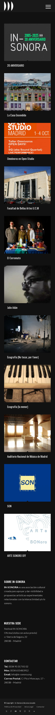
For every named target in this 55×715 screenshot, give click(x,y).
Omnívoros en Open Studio (20, 159)
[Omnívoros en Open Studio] (27, 138)
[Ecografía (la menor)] (27, 383)
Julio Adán (12, 308)
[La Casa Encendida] (27, 92)
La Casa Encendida (16, 115)
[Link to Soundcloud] (34, 711)
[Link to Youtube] (15, 711)
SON (9, 506)
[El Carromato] (27, 234)
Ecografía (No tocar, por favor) (23, 357)
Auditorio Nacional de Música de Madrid (27, 456)
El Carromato (14, 258)
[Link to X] (6, 711)
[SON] (27, 482)
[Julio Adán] (27, 284)
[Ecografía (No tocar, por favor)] (27, 334)
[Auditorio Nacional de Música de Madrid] (27, 433)
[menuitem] (46, 6)
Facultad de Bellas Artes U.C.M (23, 208)
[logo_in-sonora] (23, 6)
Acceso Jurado (29, 703)
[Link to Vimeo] (20, 711)
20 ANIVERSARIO (15, 65)
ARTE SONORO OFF (16, 556)
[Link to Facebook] (11, 711)
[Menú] (46, 6)
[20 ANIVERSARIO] (27, 42)
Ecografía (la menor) (17, 407)
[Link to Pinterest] (29, 711)
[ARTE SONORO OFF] (27, 532)
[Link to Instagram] (24, 711)
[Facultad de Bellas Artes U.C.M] (27, 185)
